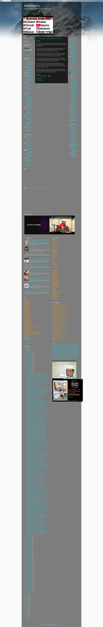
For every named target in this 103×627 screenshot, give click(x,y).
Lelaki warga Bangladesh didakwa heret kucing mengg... (37, 456)
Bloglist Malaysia (74, 125)
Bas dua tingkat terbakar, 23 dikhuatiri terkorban (35, 463)
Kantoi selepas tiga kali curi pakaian (33, 513)
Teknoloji (54, 353)
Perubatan (77, 351)
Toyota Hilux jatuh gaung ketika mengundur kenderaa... (36, 530)
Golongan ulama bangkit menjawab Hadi (74, 69)
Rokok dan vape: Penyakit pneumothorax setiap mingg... (37, 389)
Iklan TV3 (70, 353)
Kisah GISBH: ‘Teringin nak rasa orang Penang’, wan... (36, 413)
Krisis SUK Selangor (71, 350)
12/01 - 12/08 (29, 358)
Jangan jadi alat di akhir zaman (74, 95)
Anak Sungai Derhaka (73, 98)
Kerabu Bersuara (74, 86)
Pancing (65, 358)
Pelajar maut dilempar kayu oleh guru (33, 492)
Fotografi (70, 357)
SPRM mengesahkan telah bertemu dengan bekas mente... (37, 516)
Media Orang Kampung (28, 67)
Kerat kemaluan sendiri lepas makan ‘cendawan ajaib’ (36, 469)
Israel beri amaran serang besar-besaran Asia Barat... (36, 444)
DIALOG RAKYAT (74, 116)
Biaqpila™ (28, 111)
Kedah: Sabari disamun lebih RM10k (33, 414)
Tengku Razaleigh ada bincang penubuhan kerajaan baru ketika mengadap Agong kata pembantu (29, 102)
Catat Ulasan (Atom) (44, 87)
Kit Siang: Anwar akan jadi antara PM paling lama (35, 475)
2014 (27, 609)
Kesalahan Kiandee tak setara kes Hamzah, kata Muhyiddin (74, 134)
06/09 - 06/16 (29, 558)
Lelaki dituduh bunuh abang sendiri (33, 480)
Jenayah (54, 350)
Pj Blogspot (73, 93)
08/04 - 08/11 (29, 546)
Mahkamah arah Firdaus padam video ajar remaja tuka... (37, 441)
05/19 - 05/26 (29, 563)
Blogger (59, 624)
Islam (73, 357)
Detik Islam (28, 87)
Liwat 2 (54, 349)
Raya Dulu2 (68, 358)
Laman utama (52, 85)
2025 (27, 349)
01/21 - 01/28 (29, 590)
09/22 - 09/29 (29, 535)
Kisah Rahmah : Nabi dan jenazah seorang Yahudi (29, 117)
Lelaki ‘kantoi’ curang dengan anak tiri (33, 449)
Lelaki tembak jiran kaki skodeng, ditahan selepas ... (36, 406)
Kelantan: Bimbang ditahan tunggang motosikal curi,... (36, 402)
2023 (27, 595)
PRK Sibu (72, 351)
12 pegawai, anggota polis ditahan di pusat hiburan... (36, 420)
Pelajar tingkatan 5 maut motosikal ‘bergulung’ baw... (36, 447)
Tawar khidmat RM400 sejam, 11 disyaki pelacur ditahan (37, 508)
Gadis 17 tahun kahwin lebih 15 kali (33, 397)
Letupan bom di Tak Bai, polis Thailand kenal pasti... (36, 472)
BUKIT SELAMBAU (66, 357)
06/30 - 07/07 (29, 554)
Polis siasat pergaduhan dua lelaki (32, 445)
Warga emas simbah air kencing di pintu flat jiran (35, 381)
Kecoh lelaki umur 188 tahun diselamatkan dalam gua (36, 377)
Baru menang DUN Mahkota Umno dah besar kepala (36, 483)
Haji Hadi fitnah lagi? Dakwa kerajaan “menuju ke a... (36, 375)
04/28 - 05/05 (29, 568)
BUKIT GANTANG (59, 353)
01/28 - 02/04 (29, 588)
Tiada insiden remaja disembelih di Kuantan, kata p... (36, 425)
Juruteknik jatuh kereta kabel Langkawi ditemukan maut (36, 427)
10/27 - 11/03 (29, 366)
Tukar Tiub (73, 105)
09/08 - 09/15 (29, 538)
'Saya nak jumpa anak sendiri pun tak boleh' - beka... (36, 411)
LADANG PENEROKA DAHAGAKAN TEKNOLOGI (29, 123)
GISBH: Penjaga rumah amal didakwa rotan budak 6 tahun (37, 416)
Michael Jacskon (74, 356)
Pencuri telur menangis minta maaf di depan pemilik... (36, 394)
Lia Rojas (72, 155)
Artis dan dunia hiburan (73, 346)
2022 (27, 596)
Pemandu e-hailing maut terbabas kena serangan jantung (37, 455)
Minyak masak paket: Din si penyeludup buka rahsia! (36, 525)
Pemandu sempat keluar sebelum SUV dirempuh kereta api (37, 506)
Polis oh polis (62, 347)
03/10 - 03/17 (29, 579)
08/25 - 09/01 (29, 541)
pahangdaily (73, 56)
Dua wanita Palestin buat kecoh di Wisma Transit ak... (36, 392)
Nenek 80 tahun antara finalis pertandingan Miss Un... (36, 527)
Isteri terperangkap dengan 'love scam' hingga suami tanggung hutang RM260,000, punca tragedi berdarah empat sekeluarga (74, 50)
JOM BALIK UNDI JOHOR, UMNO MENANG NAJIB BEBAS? (74, 75)
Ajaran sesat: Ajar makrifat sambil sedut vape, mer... (36, 458)
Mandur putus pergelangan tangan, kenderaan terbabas (37, 502)
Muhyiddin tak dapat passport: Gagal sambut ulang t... (36, 438)
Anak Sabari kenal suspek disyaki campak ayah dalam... (37, 488)
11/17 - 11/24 (29, 361)
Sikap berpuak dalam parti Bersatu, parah (34, 386)
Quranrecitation (27, 338)
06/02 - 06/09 (29, 560)
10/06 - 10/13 (29, 371)
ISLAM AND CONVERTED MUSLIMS (73, 154)
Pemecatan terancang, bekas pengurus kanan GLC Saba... (37, 466)
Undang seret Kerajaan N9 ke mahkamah (73, 127)
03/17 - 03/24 (29, 577)
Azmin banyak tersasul (30, 505)
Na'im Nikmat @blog (28, 94)
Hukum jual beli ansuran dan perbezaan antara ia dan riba (29, 139)
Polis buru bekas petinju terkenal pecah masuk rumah (36, 391)
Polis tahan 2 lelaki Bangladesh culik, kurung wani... (36, 431)
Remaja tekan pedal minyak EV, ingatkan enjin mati (36, 489)
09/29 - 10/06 (29, 372)
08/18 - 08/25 (29, 543)
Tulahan (27, 115)
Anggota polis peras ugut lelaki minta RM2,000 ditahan (36, 481)
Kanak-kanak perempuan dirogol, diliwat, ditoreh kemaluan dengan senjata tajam (74, 148)
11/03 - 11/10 (29, 364)
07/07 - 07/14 (29, 552)
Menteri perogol (65, 352)
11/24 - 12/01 (29, 360)
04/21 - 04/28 (29, 569)
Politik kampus (71, 352)
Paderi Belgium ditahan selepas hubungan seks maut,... (36, 503)
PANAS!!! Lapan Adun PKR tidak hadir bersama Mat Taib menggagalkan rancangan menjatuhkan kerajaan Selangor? (35, 265)
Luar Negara (56, 345)
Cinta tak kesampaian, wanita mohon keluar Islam (35, 403)
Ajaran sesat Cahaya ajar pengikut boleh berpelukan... (36, 388)
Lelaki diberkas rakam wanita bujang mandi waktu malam (37, 408)
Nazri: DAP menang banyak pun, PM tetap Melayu (29, 83)
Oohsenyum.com (29, 61)
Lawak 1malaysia (59, 358)
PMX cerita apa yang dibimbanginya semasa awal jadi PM (37, 383)
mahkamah (73, 358)
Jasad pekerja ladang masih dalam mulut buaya (35, 486)
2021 (27, 598)
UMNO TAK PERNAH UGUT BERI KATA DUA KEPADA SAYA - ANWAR (29, 78)
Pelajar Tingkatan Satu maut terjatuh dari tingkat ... (36, 450)
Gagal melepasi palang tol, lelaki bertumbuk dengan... (36, 478)
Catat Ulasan (40, 80)
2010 (27, 615)
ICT (58, 351)
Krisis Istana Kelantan (63, 348)
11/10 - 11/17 (29, 363)
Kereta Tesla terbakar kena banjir (32, 477)
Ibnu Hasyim (28, 72)
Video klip (54, 351)
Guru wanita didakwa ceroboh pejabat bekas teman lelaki (48, 38)
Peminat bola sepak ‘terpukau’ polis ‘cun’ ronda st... (36, 428)
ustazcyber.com (29, 136)
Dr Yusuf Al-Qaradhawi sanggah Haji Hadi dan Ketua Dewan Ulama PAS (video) (39, 284)
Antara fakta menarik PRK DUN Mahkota (34, 522)
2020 (27, 599)
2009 (27, 617)
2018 (27, 603)
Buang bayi (65, 353)
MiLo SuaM (28, 99)
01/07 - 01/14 (29, 593)
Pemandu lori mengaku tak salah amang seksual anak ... (37, 453)
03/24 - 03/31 (29, 576)
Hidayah (60, 350)
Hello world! (28, 164)
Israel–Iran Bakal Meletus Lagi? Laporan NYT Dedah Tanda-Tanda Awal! (74, 89)
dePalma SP (28, 163)
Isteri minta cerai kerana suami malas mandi (34, 533)
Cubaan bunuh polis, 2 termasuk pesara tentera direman (37, 461)
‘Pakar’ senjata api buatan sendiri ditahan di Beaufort (74, 118)
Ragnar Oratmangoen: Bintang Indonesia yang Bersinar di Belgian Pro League (74, 82)
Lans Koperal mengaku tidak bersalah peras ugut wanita (37, 405)
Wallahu (71, 358)
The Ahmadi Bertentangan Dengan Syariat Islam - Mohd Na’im (74, 101)
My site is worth (28, 53)
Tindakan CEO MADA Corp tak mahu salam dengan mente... (37, 464)
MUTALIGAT (28, 75)
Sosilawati (70, 348)
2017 (27, 604)
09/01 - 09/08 (29, 540)
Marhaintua (63, 356)
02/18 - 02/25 (29, 583)
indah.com (28, 81)
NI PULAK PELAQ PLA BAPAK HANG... (74, 43)
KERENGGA (32, 5)
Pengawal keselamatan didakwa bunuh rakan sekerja (36, 499)
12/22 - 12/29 (29, 353)
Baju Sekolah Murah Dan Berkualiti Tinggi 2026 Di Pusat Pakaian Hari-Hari (29, 153)
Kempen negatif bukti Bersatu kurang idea (34, 528)
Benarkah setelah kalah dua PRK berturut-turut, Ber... (36, 524)
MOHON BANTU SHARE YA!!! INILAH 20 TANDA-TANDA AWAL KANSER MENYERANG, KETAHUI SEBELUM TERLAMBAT (38, 241)
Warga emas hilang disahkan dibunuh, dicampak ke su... (37, 491)
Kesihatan (58, 349)
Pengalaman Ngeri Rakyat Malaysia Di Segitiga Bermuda (35, 253)
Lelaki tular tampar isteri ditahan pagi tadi (29, 69)
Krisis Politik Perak (58, 356)
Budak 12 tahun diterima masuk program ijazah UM (36, 514)
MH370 (77, 349)
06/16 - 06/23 (29, 557)
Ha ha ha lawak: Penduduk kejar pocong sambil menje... (37, 380)
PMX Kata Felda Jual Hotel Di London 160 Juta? (29, 146)
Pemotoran (76, 352)
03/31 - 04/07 (29, 574)
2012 (27, 612)
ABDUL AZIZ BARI (68, 356)
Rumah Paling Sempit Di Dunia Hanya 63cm (29, 63)
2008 (27, 618)
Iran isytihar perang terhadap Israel (33, 452)
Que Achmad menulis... (28, 151)
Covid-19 (61, 351)
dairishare (28, 157)
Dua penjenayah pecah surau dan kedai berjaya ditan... (36, 417)
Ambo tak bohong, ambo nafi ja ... (29, 130)
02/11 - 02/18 (29, 585)
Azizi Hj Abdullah (65, 355)
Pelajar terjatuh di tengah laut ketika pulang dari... (35, 422)
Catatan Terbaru (40, 85)
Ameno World (73, 110)
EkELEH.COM (73, 79)
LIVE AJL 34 (28, 112)
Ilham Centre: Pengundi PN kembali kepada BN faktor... (36, 531)
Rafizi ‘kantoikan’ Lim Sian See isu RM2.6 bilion (35, 474)
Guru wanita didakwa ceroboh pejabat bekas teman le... (36, 500)
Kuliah (63, 358)
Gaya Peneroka (29, 121)
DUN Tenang (66, 351)
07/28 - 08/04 (29, 547)
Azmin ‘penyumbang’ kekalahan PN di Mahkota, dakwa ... (37, 442)
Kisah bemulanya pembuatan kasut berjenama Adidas (29, 159)
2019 (27, 601)
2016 (27, 606)
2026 (27, 347)
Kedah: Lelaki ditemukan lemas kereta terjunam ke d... (36, 436)
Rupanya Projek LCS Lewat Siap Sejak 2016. (74, 112)
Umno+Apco (71, 355)
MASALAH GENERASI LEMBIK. (29, 96)
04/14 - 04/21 (29, 571)
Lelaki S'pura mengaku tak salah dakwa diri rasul (35, 395)
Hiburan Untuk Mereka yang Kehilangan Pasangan (74, 140)
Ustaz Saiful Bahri (65, 349)
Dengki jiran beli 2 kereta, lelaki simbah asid (34, 519)
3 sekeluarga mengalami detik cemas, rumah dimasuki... (37, 400)
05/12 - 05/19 (29, 565)
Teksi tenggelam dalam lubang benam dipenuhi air (35, 467)
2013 (27, 610)
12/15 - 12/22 (29, 355)
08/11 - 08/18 (29, 544)
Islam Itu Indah (74, 138)
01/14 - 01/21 (29, 591)
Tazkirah (77, 350)
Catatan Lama (63, 85)
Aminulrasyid (76, 348)
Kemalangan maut (55, 352)
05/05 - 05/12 (29, 566)
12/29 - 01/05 (29, 352)
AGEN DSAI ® (73, 72)
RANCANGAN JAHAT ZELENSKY (74, 107)
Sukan (61, 352)
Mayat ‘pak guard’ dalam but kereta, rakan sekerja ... (36, 511)
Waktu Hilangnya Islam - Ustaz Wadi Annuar (29, 89)
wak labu (72, 131)
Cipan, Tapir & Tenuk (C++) (28, 144)
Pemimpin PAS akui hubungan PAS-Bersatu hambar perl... (37, 439)
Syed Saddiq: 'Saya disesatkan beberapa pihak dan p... (36, 430)
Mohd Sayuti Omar (66, 345)
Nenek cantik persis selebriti (31, 470)
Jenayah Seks (72, 349)
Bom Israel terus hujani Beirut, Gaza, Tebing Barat (35, 419)
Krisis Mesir (64, 350)
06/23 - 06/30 (29, 555)
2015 (27, 607)
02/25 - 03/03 (29, 582)
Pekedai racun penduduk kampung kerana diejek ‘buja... (37, 433)
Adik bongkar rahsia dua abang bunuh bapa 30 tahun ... (37, 517)
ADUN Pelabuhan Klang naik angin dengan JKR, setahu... (37, 494)
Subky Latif (54, 348)
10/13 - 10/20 (29, 369)
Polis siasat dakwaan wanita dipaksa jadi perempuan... (36, 497)
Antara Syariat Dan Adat (58, 357)
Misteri (57, 350)
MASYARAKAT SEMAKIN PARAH (74, 145)
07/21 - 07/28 (29, 549)
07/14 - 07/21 (29, 551)
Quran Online (27, 337)
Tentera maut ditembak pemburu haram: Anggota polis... (37, 378)
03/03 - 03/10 (29, 580)
